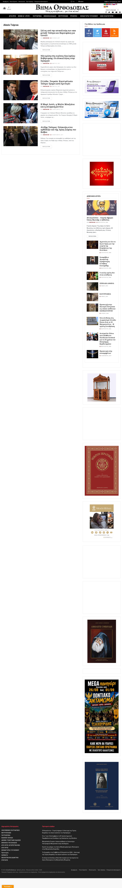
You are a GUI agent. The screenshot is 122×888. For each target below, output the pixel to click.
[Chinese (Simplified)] (107, 4)
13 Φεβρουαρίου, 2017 (57, 134)
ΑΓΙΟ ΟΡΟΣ (12, 16)
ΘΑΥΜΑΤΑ (4, 855)
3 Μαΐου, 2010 (104, 296)
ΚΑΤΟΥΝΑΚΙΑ (105, 294)
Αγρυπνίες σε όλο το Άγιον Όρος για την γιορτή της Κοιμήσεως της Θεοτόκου (108, 246)
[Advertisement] (102, 139)
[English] (109, 4)
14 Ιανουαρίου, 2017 (105, 355)
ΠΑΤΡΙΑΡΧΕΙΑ (37, 16)
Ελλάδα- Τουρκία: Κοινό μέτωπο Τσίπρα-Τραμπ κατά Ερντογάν (57, 82)
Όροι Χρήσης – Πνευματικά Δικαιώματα (37, 1)
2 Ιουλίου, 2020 (104, 313)
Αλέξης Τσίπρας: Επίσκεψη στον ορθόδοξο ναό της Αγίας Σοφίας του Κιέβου (58, 129)
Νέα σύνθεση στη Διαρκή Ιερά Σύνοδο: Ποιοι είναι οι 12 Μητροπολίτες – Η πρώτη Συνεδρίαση (108, 322)
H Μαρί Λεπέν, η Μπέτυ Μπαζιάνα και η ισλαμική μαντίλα (58, 105)
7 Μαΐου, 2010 (104, 286)
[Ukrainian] (107, 7)
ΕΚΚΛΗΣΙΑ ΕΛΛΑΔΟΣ (50, 16)
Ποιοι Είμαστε (13, 1)
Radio (81, 1)
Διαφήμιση (6, 1)
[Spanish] (105, 7)
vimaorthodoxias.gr (11, 870)
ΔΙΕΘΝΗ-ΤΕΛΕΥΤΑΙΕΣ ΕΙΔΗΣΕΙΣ (11, 840)
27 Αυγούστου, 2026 (105, 252)
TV (73, 1)
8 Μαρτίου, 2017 (55, 63)
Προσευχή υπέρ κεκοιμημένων (106, 352)
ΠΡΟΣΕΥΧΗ (73, 16)
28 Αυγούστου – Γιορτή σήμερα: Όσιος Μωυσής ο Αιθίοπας (100, 219)
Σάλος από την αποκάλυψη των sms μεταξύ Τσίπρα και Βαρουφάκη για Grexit (58, 33)
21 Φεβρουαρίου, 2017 (57, 109)
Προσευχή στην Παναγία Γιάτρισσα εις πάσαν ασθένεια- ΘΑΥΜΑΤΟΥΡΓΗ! (108, 307)
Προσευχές (5, 852)
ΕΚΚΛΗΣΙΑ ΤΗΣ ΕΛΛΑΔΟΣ (9, 842)
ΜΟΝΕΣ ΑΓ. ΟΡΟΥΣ (24, 16)
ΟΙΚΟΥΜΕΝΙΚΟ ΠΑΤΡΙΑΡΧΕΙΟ (10, 830)
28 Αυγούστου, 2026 (102, 222)
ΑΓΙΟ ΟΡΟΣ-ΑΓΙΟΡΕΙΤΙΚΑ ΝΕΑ (10, 845)
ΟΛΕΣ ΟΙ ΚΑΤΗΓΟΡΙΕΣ (106, 16)
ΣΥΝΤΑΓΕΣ (4, 860)
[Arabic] (105, 4)
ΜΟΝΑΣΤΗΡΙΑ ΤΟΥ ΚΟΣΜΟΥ (89, 16)
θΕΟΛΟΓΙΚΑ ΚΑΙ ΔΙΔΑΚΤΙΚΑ (9, 857)
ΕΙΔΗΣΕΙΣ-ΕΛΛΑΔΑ (7, 838)
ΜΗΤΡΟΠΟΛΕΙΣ (63, 16)
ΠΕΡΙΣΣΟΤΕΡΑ (46, 50)
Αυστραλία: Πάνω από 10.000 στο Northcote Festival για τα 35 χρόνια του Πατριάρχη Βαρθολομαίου (108, 338)
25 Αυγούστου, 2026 (105, 329)
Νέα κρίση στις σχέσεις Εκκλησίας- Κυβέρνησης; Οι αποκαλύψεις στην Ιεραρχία (58, 58)
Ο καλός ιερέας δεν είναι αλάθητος (107, 274)
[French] (112, 4)
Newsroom (46, 38)
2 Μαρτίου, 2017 (55, 86)
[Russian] (114, 4)
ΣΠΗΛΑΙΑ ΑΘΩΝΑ (107, 283)
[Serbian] (116, 4)
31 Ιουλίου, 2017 (55, 38)
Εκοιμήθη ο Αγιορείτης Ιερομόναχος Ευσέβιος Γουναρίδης (105, 261)
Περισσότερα (92, 236)
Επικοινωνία (21, 1)
